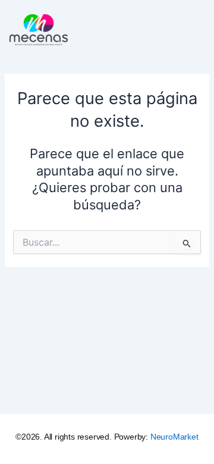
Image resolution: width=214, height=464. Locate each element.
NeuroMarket (174, 436)
